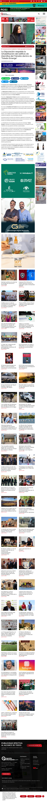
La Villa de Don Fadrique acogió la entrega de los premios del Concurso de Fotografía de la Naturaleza (26, 427)
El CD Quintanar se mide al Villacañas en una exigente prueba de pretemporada (26, 346)
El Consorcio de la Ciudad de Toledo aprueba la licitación (16, 49)
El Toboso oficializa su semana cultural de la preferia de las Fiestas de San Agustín (25, 633)
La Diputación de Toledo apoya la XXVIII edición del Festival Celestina (26, 693)
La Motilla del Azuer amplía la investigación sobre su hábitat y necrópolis (8, 530)
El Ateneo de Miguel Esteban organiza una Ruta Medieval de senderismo (27, 654)
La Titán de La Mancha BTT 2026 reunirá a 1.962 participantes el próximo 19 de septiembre (8, 346)
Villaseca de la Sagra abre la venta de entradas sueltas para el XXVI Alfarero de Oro (8, 510)
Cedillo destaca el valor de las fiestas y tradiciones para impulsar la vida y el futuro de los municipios (8, 468)
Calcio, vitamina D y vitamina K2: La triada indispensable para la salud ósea (9, 714)
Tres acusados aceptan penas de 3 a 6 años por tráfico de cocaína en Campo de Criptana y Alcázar (9, 447)
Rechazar (31, 796)
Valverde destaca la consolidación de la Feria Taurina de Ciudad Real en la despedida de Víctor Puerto (9, 427)
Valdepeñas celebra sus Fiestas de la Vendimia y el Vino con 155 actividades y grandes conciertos (26, 572)
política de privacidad (14, 788)
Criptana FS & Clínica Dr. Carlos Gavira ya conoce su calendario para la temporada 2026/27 (27, 284)
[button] (39, 14)
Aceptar (23, 796)
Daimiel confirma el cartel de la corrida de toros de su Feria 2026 (9, 283)
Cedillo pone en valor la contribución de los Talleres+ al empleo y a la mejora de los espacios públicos (9, 304)
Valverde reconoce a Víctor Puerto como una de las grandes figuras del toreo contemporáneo (8, 572)
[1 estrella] (1, 75)
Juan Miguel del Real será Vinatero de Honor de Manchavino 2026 (8, 614)
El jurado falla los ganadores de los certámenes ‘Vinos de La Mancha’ (26, 386)
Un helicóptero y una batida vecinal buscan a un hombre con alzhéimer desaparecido (9, 674)
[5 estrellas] (4, 75)
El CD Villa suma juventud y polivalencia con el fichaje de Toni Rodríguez (27, 367)
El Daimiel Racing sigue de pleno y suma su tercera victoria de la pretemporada (8, 367)
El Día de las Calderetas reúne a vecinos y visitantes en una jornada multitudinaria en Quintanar (26, 510)
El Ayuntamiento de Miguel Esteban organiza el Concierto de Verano (8, 386)
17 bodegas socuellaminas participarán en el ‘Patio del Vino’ (26, 468)
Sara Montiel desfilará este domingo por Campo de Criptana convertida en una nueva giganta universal (8, 325)
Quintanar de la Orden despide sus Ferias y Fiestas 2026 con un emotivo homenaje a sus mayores (26, 447)
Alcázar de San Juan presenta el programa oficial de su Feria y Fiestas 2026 (26, 714)
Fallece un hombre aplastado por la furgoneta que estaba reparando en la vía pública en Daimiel (26, 325)
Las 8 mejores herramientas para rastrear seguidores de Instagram (26, 674)
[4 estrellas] (3, 75)
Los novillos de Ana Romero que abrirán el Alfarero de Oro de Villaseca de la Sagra (8, 406)
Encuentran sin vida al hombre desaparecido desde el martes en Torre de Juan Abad (27, 406)
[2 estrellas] (2, 75)
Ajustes (38, 796)
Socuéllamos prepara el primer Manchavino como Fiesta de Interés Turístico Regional (8, 734)
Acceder (41, 178)
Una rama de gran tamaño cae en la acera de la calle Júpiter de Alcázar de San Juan (8, 693)
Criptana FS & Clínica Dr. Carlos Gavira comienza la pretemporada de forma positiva (26, 593)
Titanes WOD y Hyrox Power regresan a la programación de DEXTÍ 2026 (26, 304)
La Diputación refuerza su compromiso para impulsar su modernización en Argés (26, 614)
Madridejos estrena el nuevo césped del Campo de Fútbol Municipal (9, 654)
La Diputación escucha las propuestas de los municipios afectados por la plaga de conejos (26, 489)
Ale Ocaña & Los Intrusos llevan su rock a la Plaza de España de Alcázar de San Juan (8, 489)
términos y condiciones (25, 788)
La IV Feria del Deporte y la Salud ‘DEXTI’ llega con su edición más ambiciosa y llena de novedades (8, 633)
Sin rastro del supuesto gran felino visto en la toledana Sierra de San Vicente (26, 530)
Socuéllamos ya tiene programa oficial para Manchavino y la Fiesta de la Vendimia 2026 (8, 593)
